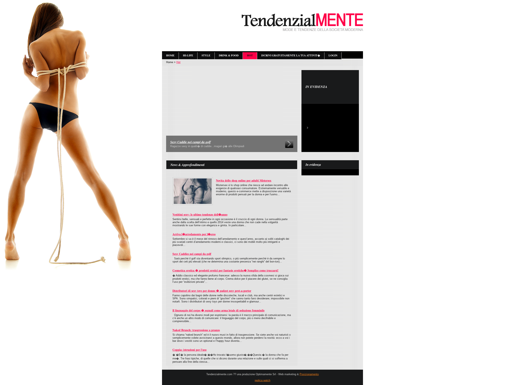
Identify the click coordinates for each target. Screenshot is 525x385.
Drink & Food (229, 55)
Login (333, 55)
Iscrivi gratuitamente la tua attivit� (290, 55)
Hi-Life (188, 55)
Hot (250, 55)
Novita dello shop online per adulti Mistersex (243, 180)
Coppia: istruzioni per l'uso (189, 350)
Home (170, 55)
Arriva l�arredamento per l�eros (194, 234)
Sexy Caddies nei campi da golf (191, 254)
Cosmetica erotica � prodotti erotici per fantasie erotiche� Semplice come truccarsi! (225, 270)
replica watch (262, 380)
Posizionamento (309, 374)
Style (206, 55)
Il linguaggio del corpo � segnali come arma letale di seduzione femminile (218, 310)
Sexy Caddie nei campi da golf (190, 142)
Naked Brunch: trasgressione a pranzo (196, 330)
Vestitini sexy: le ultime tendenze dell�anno (199, 214)
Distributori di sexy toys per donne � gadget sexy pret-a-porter (211, 290)
